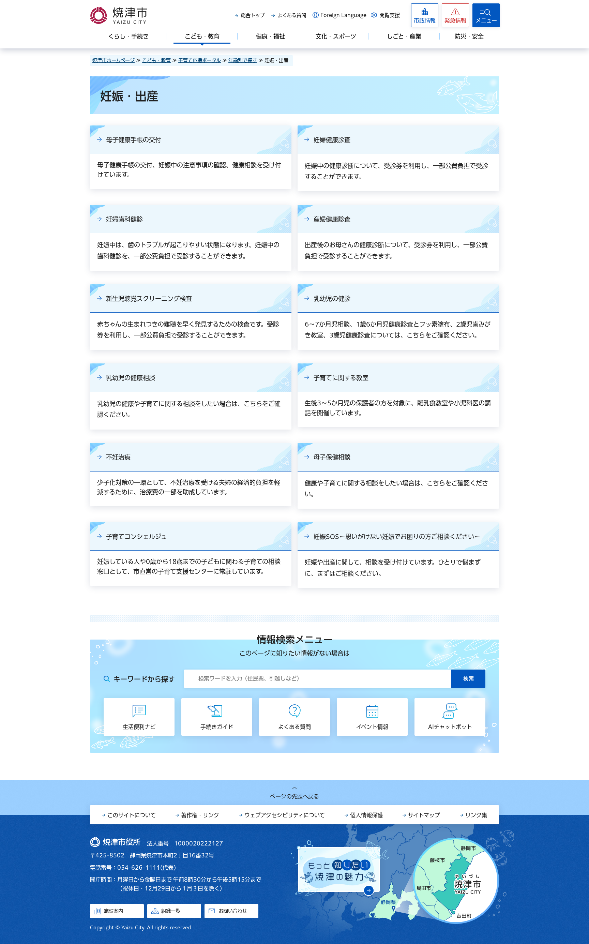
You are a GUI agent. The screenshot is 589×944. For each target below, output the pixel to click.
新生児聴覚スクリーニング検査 (149, 299)
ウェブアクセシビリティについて (284, 815)
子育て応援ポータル (199, 60)
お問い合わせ (232, 911)
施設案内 (113, 911)
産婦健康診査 (332, 219)
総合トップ (253, 15)
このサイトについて (131, 815)
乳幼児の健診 (332, 299)
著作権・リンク (200, 815)
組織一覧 (170, 911)
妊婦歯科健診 (124, 219)
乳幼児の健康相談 (130, 378)
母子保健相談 (332, 457)
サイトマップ (424, 815)
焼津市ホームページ (113, 60)
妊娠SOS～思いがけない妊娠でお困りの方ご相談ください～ (397, 537)
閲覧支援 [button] (389, 15)
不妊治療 (118, 457)
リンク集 (476, 815)
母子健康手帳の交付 (133, 140)
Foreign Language (343, 15)
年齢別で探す (242, 60)
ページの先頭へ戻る (294, 796)
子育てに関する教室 (341, 378)
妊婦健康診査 (332, 140)
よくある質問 (291, 15)
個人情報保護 (366, 815)
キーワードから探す (144, 679)
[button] (455, 15)
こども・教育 (156, 60)
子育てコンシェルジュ (136, 537)
